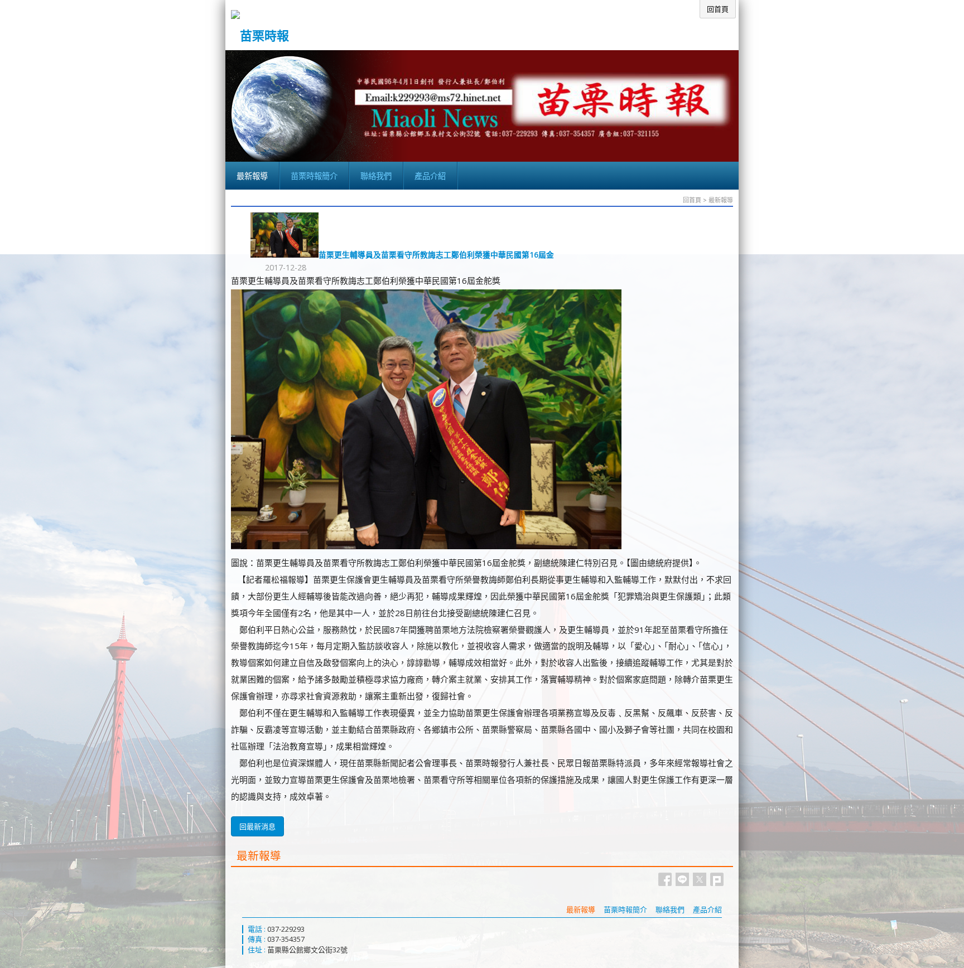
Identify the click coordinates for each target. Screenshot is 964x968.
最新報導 (720, 200)
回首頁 (692, 200)
